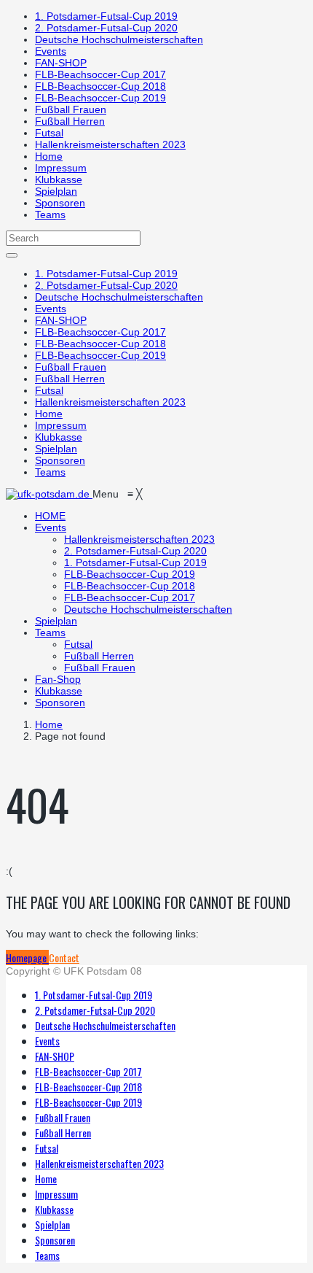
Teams (50, 214)
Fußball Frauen (70, 109)
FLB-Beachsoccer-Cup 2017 (100, 74)
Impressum (61, 168)
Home (49, 156)
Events (50, 51)
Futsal (49, 133)
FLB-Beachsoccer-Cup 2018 (100, 86)
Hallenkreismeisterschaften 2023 (110, 144)
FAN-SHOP (61, 63)
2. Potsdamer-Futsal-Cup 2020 (106, 28)
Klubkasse (58, 179)
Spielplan (56, 191)
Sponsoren (60, 203)
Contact (64, 957)
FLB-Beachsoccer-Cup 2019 (100, 98)
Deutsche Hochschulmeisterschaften (119, 39)
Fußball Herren (70, 121)
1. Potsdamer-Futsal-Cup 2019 (106, 16)
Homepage (27, 957)
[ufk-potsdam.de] (49, 494)
